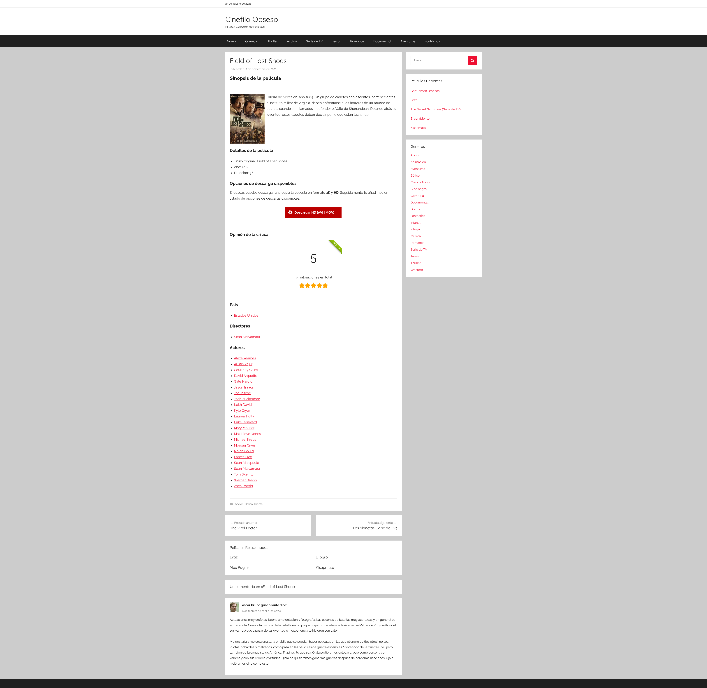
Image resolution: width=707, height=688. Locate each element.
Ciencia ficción (421, 182)
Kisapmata (325, 567)
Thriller (273, 41)
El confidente (420, 118)
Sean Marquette (246, 463)
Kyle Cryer (242, 410)
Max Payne (239, 567)
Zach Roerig (243, 486)
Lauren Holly (244, 416)
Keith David (243, 405)
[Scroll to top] (700, 681)
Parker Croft (243, 457)
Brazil (234, 557)
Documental (382, 41)
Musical (416, 236)
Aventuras (407, 41)
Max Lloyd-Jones (247, 434)
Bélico (249, 504)
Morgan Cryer (244, 445)
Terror (336, 41)
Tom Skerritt (243, 474)
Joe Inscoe (242, 393)
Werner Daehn (245, 480)
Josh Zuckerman (247, 399)
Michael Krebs (245, 439)
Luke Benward (245, 422)
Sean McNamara (247, 337)
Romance (357, 41)
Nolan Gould (244, 451)
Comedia (251, 41)
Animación (418, 162)
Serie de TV (314, 41)
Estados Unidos (246, 315)
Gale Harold (243, 381)
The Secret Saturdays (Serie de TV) (436, 109)
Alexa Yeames (245, 358)
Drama (231, 41)
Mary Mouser (244, 428)
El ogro (322, 557)
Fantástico (432, 41)
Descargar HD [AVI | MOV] (314, 212)
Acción (292, 41)
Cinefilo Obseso (251, 19)
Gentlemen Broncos (425, 91)
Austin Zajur (243, 364)
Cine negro (419, 189)
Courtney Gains (246, 370)
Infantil (416, 222)
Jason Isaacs (244, 387)
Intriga (415, 229)
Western (417, 270)
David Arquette (245, 376)
